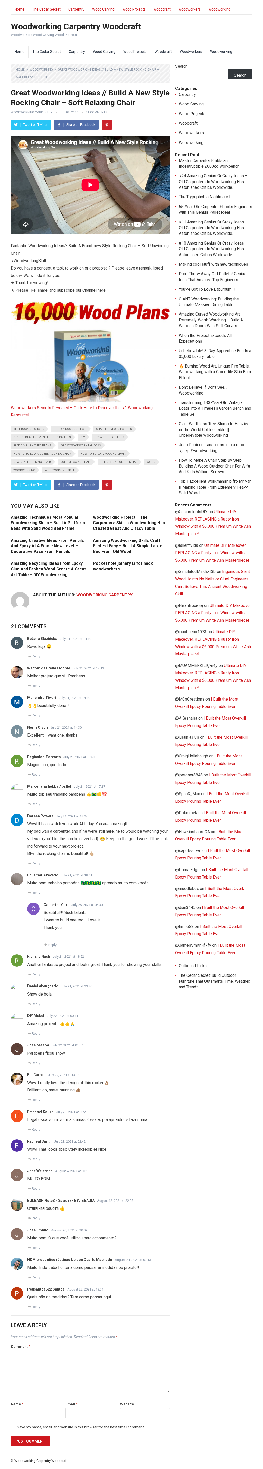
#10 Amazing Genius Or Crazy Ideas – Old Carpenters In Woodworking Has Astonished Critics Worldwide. (213, 249)
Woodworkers (189, 9)
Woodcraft (162, 9)
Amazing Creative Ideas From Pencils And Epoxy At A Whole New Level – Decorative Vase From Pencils (47, 546)
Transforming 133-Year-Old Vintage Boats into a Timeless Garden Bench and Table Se (215, 408)
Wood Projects (134, 9)
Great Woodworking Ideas (81, 445)
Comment (20, 1347)
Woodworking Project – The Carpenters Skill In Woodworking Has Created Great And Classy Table (129, 523)
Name (17, 1404)
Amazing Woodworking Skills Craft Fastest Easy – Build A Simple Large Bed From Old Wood (127, 546)
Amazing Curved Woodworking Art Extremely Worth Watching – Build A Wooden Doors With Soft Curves (211, 320)
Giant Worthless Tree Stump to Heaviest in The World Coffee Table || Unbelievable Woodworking (215, 429)
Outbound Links (193, 965)
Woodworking (219, 9)
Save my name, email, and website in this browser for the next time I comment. (81, 1427)
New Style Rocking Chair (32, 462)
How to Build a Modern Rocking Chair (42, 453)
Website (127, 1404)
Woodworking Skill (60, 470)
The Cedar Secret (46, 9)
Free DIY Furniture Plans (32, 445)
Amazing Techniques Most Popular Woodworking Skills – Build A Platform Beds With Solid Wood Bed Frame (48, 523)
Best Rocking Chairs (28, 429)
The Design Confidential (118, 462)
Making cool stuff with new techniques (213, 264)
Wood (151, 462)
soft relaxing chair (75, 462)
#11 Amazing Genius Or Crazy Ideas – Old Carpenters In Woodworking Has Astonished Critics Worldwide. (213, 228)
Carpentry (76, 9)
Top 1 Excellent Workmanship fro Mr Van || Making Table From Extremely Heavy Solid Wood (215, 487)
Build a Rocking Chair (70, 429)
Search (181, 66)
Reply (36, 656)
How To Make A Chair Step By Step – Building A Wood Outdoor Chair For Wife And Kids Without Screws (214, 466)
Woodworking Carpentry (31, 112)
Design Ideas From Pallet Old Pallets (42, 437)
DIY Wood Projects (109, 437)
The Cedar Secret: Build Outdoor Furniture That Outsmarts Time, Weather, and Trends (214, 981)
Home (19, 9)
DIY (82, 437)
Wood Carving (103, 9)
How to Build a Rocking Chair (103, 453)
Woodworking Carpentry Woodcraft (76, 26)
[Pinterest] (107, 125)
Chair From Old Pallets (114, 429)
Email (71, 1404)
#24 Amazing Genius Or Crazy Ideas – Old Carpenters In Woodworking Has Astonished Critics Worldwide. (213, 181)
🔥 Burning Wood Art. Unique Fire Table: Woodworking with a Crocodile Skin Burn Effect (215, 372)
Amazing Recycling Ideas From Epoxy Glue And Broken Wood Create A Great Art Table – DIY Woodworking (48, 569)
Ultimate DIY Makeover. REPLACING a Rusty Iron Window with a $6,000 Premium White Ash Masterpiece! (212, 553)
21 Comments (96, 112)
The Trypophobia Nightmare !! (205, 196)
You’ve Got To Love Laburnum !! (207, 289)
